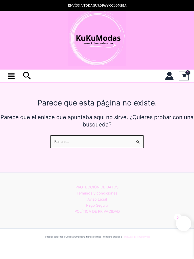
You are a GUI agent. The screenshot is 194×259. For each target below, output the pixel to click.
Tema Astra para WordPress (136, 236)
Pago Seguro (97, 205)
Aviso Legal (97, 199)
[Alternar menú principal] (11, 76)
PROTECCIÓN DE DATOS (97, 187)
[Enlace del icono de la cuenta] (169, 76)
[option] (97, 5)
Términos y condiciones (97, 193)
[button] (27, 76)
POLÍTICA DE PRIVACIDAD (97, 211)
